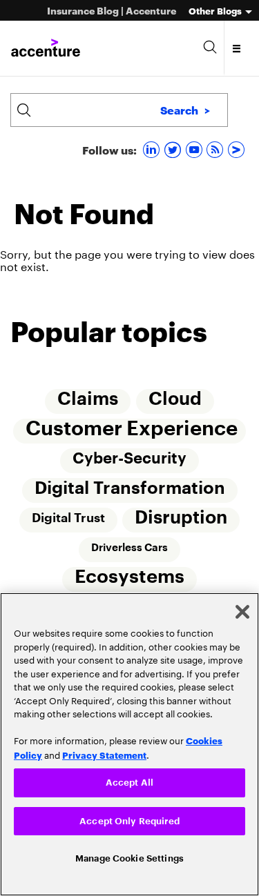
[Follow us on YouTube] (196, 149)
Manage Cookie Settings (129, 857)
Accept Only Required (129, 818)
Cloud (175, 400)
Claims (87, 400)
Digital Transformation (130, 491)
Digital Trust (68, 521)
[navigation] (237, 48)
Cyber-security (129, 460)
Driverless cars (129, 551)
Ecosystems (129, 582)
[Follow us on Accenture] (238, 149)
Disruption (181, 521)
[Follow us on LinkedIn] (153, 149)
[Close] (242, 608)
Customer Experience (132, 430)
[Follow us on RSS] (216, 149)
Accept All (129, 779)
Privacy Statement (104, 751)
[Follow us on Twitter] (174, 149)
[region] (129, 742)
